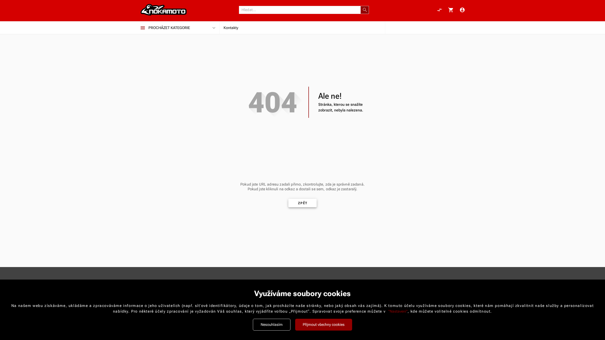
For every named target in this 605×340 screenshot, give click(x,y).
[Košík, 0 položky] (451, 10)
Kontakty (231, 28)
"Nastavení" (398, 311)
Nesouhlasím (272, 324)
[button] (365, 10)
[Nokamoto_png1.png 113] (163, 9)
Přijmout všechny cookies (324, 324)
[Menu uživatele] (462, 10)
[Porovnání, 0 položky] (439, 10)
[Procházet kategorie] (142, 28)
